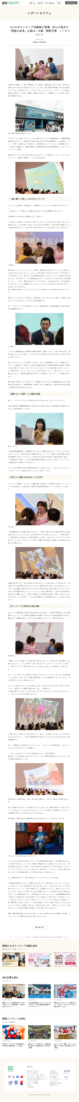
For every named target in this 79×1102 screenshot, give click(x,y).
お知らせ (29, 1085)
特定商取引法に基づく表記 (56, 1083)
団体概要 (66, 1077)
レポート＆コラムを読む (32, 1081)
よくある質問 (30, 1087)
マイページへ (71, 2)
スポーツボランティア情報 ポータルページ (37, 1077)
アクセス (66, 1079)
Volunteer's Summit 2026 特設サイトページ (37, 1079)
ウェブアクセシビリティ (55, 1079)
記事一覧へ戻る (39, 927)
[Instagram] (9, 1076)
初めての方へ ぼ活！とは (33, 1071)
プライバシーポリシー (55, 1075)
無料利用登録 (67, 1071)
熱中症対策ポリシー (54, 1085)
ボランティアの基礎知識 (32, 1083)
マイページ (66, 1073)
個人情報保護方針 (54, 1073)
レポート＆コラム (18, 937)
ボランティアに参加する (32, 1073)
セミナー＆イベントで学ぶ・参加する (35, 1075)
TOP (10, 937)
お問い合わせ (53, 1071)
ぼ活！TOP (30, 1066)
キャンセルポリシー (54, 1081)
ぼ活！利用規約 (53, 1077)
